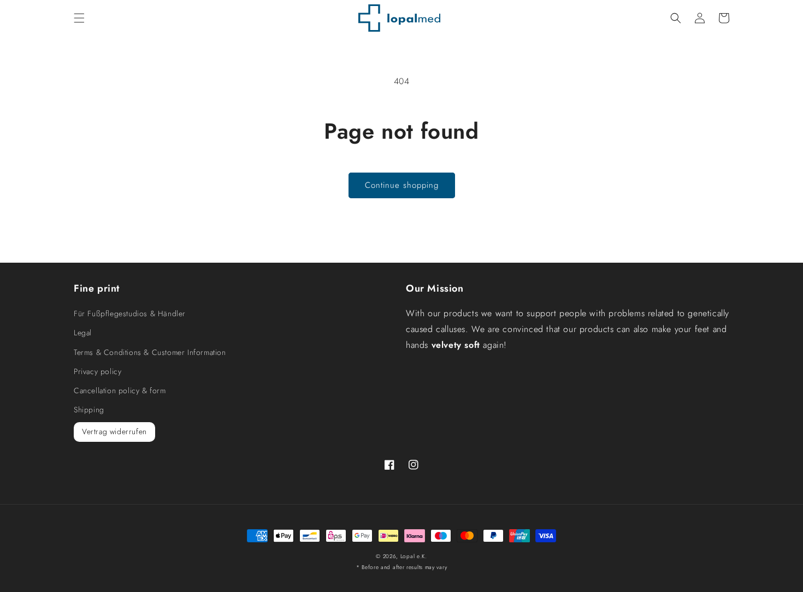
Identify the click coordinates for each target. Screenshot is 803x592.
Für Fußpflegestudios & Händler (130, 313)
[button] (79, 18)
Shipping (89, 409)
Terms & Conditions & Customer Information (150, 352)
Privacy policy (97, 371)
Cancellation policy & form (120, 390)
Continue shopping (402, 185)
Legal (83, 332)
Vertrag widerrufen (114, 431)
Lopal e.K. (413, 556)
